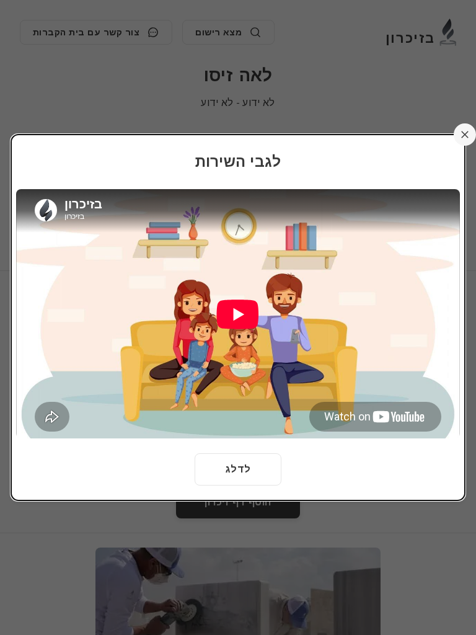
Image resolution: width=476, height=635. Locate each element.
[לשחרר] (465, 134)
